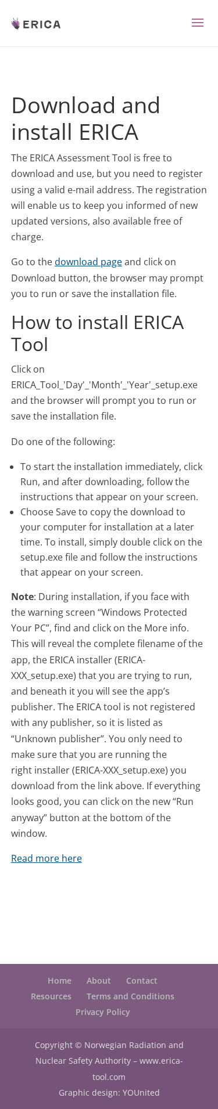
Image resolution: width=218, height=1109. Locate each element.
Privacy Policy (103, 1011)
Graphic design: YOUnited (109, 1092)
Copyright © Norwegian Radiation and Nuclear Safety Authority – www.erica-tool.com (109, 1060)
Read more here (46, 858)
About (99, 980)
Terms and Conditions (130, 996)
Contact (142, 980)
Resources (51, 996)
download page (88, 261)
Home (60, 980)
